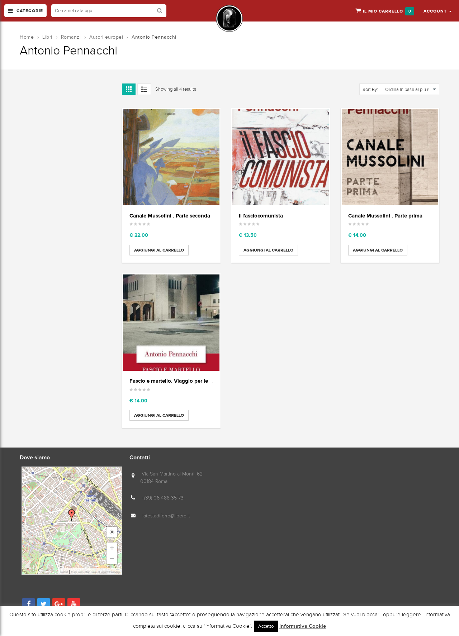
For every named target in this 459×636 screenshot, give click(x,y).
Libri (47, 37)
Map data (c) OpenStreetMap (102, 572)
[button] (438, 10)
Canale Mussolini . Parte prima (385, 215)
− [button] (112, 558)
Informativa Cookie (302, 626)
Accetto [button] (266, 626)
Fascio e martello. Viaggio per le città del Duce (186, 381)
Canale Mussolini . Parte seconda (169, 215)
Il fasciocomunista (261, 215)
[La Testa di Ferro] (229, 18)
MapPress (77, 572)
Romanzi (71, 37)
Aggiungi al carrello (159, 250)
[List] (144, 89)
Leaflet (64, 572)
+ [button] (112, 547)
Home (27, 37)
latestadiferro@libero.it (166, 515)
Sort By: (370, 89)
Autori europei (106, 37)
